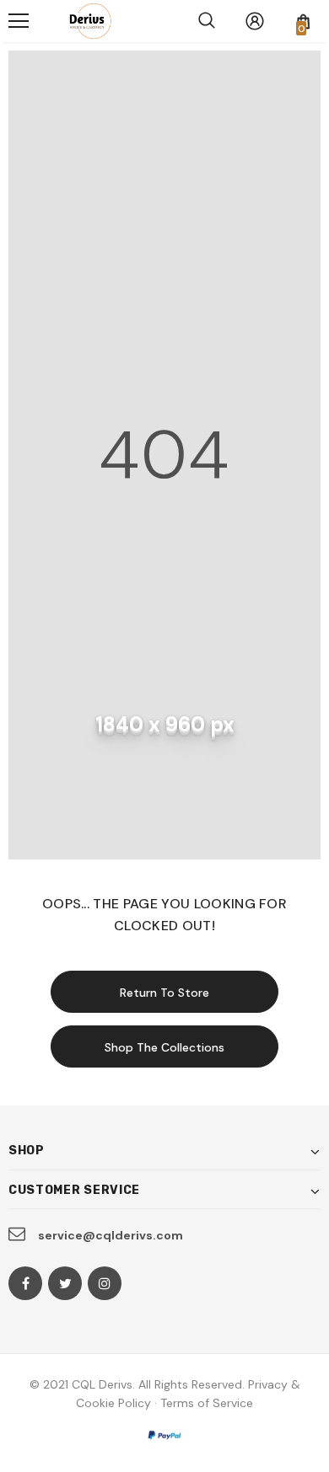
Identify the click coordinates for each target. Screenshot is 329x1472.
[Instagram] (104, 1283)
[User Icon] (255, 21)
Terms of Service (206, 1402)
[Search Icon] (206, 21)
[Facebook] (25, 1283)
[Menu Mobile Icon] (18, 21)
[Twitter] (65, 1283)
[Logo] (87, 20)
